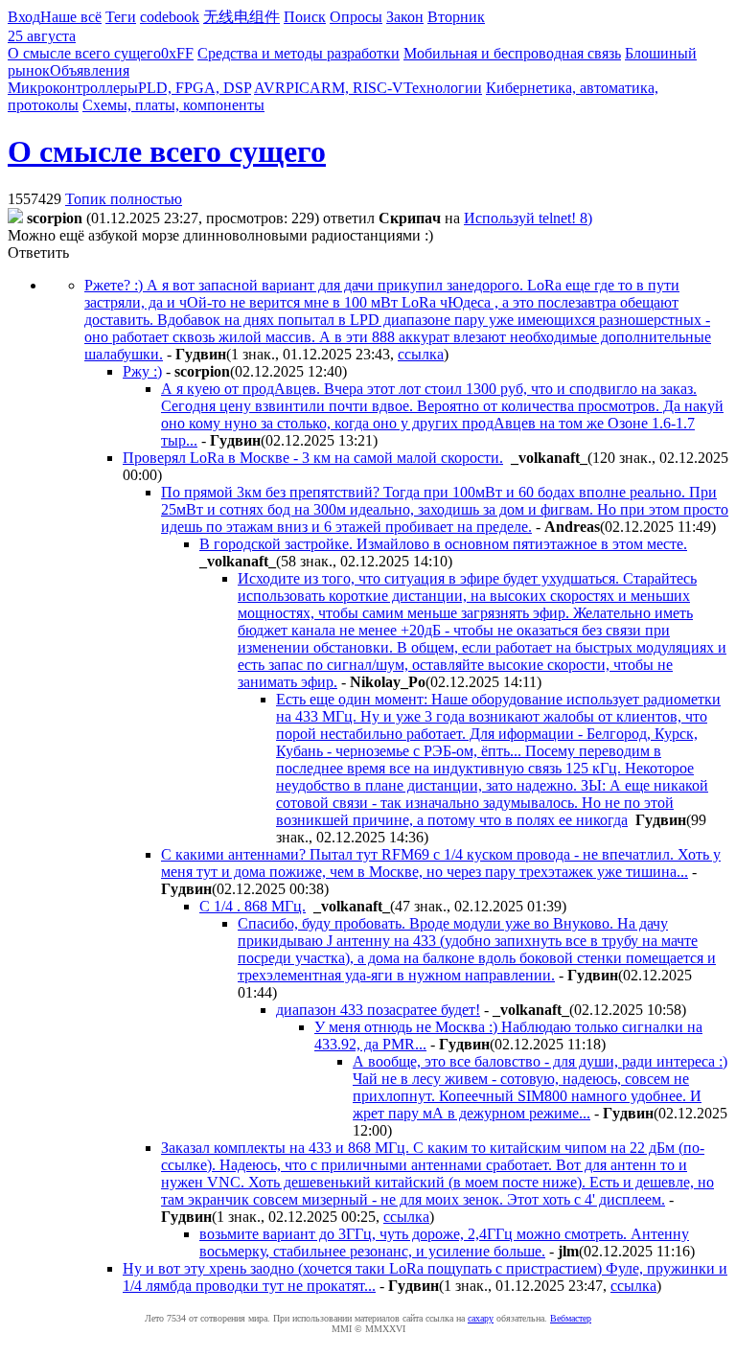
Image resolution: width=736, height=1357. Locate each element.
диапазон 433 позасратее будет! (378, 1009)
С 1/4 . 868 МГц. (252, 906)
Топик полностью (123, 199)
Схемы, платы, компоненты (173, 105)
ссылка (421, 354)
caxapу (481, 1318)
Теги (120, 17)
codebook (169, 17)
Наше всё (71, 17)
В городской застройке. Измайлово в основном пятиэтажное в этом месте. (443, 544)
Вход (24, 17)
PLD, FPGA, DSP (194, 88)
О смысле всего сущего (84, 53)
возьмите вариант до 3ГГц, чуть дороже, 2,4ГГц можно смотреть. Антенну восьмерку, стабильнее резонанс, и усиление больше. (444, 1242)
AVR (270, 88)
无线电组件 (241, 17)
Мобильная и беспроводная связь (512, 53)
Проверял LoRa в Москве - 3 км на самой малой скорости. (313, 457)
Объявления (89, 70)
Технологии (442, 88)
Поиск (305, 17)
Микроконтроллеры (73, 88)
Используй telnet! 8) (528, 218)
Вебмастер (570, 1318)
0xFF (177, 53)
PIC (298, 88)
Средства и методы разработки (298, 53)
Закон (405, 17)
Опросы (356, 17)
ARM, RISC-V (356, 88)
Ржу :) (142, 371)
